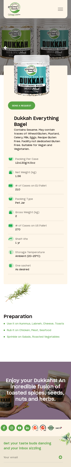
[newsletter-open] (60, 457)
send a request (21, 106)
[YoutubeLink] (19, 428)
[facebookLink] (4, 428)
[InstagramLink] (12, 428)
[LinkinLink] (27, 428)
